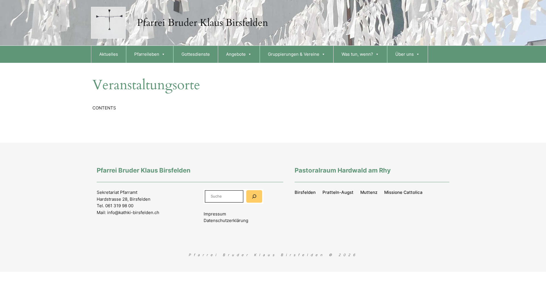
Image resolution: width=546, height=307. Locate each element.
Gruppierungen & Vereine (293, 54)
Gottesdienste (195, 54)
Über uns (404, 54)
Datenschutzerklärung (226, 220)
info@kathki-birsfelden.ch (133, 212)
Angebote (236, 54)
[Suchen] (254, 196)
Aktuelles (108, 54)
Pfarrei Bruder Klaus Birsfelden (202, 23)
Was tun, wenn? (357, 54)
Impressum (215, 214)
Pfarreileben (146, 54)
